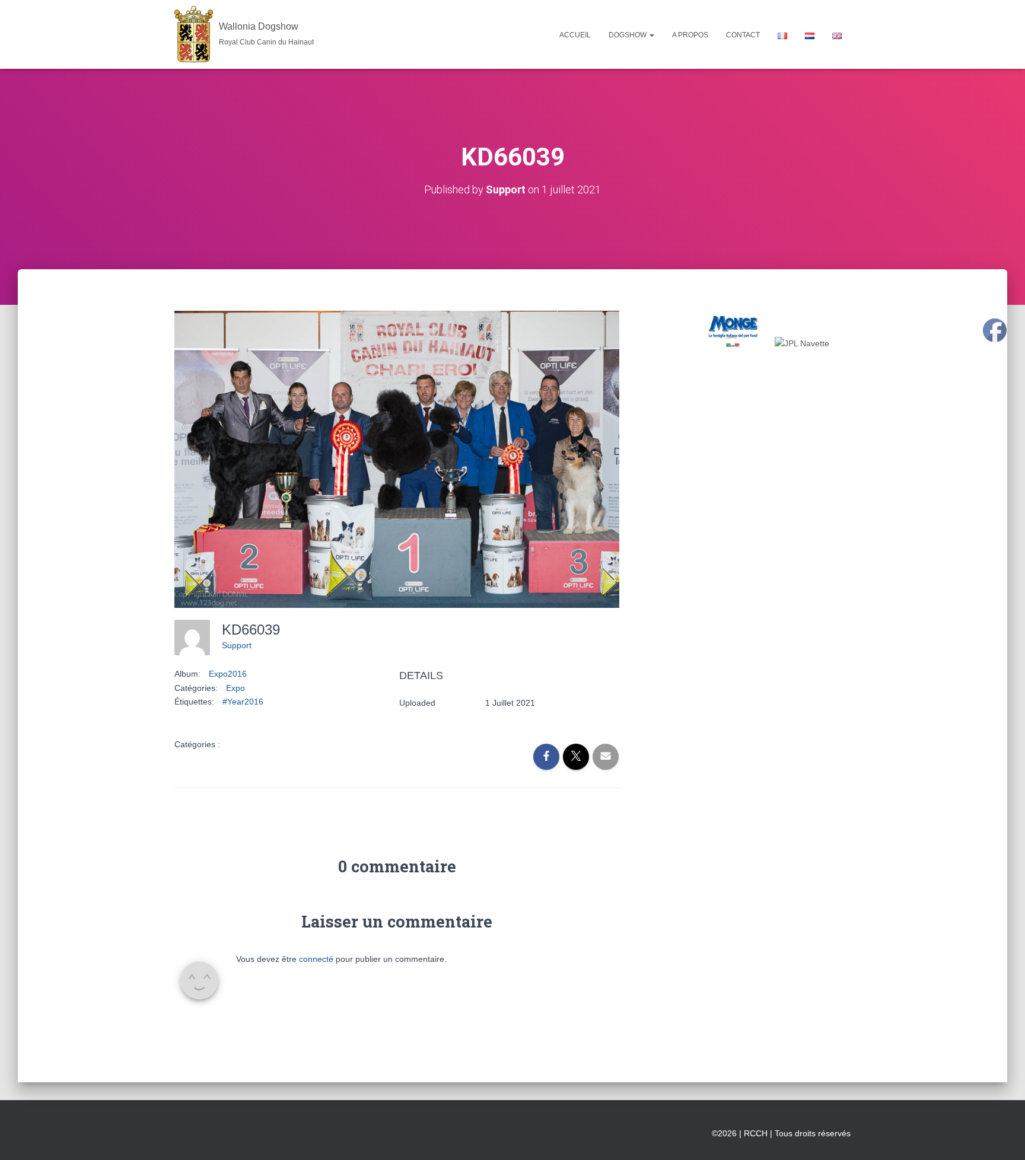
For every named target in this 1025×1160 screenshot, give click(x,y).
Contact (743, 35)
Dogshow (628, 35)
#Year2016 (242, 701)
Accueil (575, 35)
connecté (316, 959)
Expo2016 (228, 673)
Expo (235, 688)
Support (237, 645)
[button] (651, 35)
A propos (690, 35)
